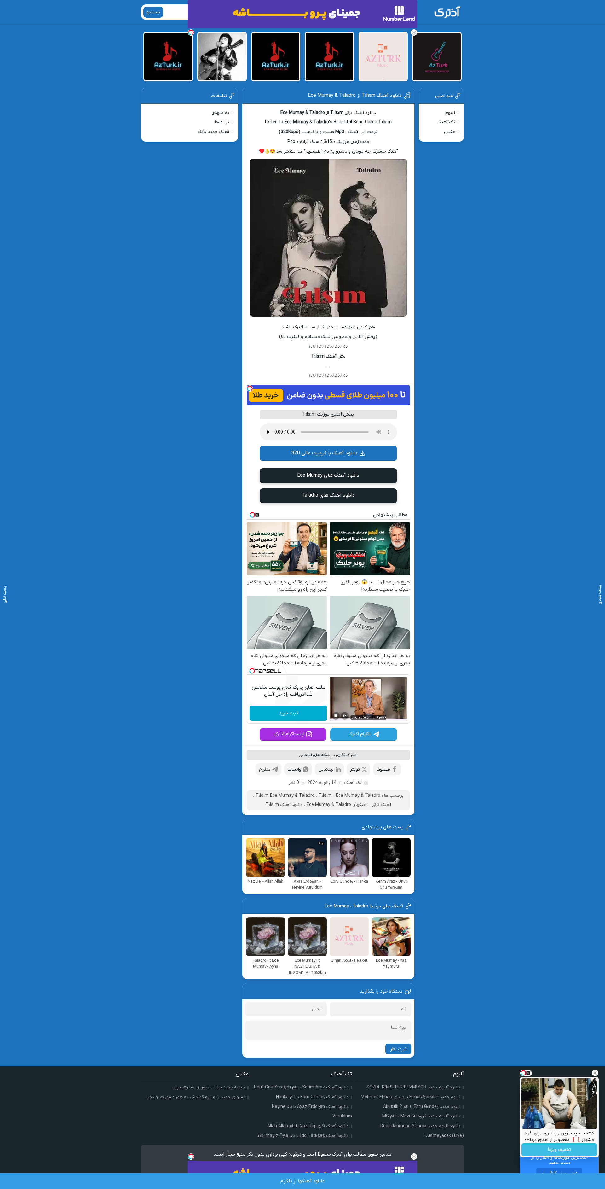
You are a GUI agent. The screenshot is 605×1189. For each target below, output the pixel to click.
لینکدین (326, 769)
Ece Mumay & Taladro (358, 796)
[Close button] (595, 1073)
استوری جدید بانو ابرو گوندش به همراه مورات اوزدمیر (195, 1097)
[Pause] (336, 716)
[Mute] (345, 716)
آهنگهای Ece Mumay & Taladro (337, 805)
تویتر (355, 769)
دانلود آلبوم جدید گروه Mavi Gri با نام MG (421, 1116)
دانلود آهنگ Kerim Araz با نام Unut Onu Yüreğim (301, 1087)
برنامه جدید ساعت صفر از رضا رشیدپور (209, 1087)
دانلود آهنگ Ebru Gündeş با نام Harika (312, 1097)
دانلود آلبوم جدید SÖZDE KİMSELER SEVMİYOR (413, 1087)
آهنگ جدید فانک (213, 132)
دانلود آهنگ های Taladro (328, 495)
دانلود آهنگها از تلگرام (302, 1181)
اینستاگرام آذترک (289, 734)
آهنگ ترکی (381, 805)
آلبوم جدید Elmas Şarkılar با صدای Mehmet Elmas (410, 1097)
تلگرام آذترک (360, 734)
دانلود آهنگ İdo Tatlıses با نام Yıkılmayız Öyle (303, 1136)
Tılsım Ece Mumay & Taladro (285, 796)
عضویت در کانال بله (559, 1172)
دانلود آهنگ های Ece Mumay (328, 475)
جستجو (153, 12)
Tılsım (325, 796)
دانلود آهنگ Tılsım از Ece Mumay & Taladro (355, 95)
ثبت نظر (398, 1049)
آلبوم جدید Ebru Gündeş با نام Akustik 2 (421, 1107)
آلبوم (450, 113)
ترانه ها (222, 122)
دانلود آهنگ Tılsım (284, 805)
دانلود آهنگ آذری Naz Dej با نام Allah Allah (308, 1126)
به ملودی (220, 113)
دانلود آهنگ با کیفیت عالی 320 (324, 453)
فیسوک (383, 769)
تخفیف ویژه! (559, 1150)
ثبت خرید (288, 713)
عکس (449, 132)
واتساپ (294, 769)
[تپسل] (250, 388)
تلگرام (264, 769)
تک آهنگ (353, 783)
